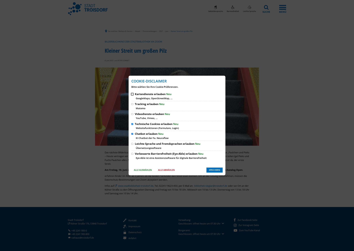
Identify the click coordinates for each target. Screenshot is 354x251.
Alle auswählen (143, 170)
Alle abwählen (166, 170)
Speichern (214, 170)
